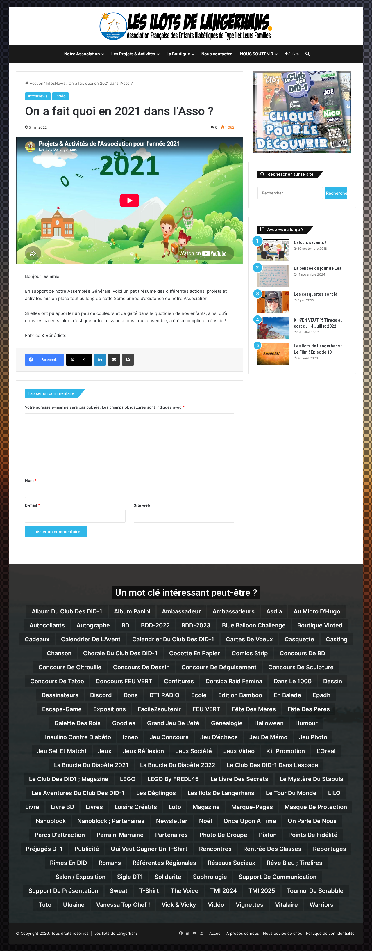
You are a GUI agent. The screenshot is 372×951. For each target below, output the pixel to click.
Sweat (119, 890)
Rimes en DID (68, 862)
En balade (287, 695)
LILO (334, 792)
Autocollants (47, 625)
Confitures (179, 681)
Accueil (35, 83)
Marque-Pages (252, 806)
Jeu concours (169, 737)
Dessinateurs (60, 695)
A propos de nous (242, 933)
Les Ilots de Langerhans (220, 792)
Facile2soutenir (159, 709)
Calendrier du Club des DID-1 (173, 639)
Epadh (321, 695)
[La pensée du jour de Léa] (273, 276)
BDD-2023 (195, 625)
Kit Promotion (285, 751)
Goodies (123, 723)
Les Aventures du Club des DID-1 (78, 792)
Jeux (104, 751)
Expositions (109, 709)
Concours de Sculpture (301, 667)
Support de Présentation (63, 890)
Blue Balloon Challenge (254, 625)
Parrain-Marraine (120, 834)
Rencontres (215, 848)
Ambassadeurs (233, 611)
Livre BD (62, 806)
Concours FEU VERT (124, 681)
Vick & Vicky (179, 904)
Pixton (268, 834)
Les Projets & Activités (133, 53)
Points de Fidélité (312, 834)
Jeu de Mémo (268, 737)
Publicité (86, 848)
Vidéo (60, 96)
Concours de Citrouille (69, 667)
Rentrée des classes (272, 848)
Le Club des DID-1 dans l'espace (272, 765)
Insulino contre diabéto (78, 737)
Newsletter (171, 820)
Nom (31, 480)
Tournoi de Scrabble (315, 890)
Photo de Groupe (223, 834)
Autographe (93, 625)
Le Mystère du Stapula (311, 779)
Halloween (269, 723)
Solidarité (168, 876)
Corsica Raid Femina (233, 681)
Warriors (321, 904)
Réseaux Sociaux (231, 862)
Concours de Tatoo (57, 681)
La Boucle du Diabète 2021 (91, 765)
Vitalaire (286, 904)
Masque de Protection (316, 806)
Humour (306, 723)
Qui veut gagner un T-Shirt (149, 848)
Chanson (59, 653)
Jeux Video (239, 751)
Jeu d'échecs (219, 737)
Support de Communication (277, 876)
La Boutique (178, 53)
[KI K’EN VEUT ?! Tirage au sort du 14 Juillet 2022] (273, 328)
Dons (131, 695)
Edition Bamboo (240, 695)
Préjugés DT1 (44, 848)
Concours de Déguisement (219, 667)
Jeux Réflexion (143, 751)
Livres (94, 806)
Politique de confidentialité (330, 933)
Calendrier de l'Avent (91, 639)
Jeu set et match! (61, 751)
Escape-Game (62, 709)
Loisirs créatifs (136, 806)
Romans (110, 862)
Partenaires (171, 834)
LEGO (128, 779)
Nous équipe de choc (282, 933)
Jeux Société (194, 751)
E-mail (32, 505)
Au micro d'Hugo (317, 611)
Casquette (299, 639)
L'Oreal (325, 751)
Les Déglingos (156, 792)
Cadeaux (37, 639)
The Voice (184, 890)
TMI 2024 (223, 890)
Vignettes (249, 904)
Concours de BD (302, 653)
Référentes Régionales (164, 862)
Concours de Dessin (141, 667)
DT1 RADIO (164, 695)
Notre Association (82, 53)
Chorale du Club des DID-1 (120, 653)
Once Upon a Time (249, 820)
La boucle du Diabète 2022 (177, 765)
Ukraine (74, 904)
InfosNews (55, 83)
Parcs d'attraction (60, 834)
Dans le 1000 (293, 681)
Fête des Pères (308, 709)
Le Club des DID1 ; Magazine (68, 779)
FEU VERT (206, 709)
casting (337, 639)
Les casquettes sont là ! (316, 294)
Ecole (199, 695)
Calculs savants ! (310, 242)
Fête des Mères (254, 709)
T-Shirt (149, 890)
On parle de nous (312, 820)
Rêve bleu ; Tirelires (294, 862)
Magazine (206, 806)
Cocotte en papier (194, 653)
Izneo (130, 737)
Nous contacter (216, 53)
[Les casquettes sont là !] (273, 302)
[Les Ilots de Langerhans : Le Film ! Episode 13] (273, 354)
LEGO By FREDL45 (173, 779)
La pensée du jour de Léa (317, 268)
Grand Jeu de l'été (173, 723)
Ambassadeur (181, 611)
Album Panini (132, 611)
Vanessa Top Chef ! (123, 904)
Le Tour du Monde (291, 792)
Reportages (329, 848)
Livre (32, 806)
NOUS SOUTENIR (256, 53)
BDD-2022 (155, 625)
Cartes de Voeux (249, 639)
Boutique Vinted (320, 625)
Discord (101, 695)
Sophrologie (210, 876)
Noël (205, 820)
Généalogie (227, 723)
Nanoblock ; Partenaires (110, 820)
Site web (142, 505)
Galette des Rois (77, 723)
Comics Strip (250, 653)
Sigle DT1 (130, 876)
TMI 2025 (261, 890)
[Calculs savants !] (273, 250)
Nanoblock (51, 820)
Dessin (332, 681)
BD (125, 625)
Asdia (274, 611)
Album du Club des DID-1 (67, 611)
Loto (175, 806)
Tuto (45, 904)
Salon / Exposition (80, 876)
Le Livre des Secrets (239, 779)
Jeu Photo (313, 737)
